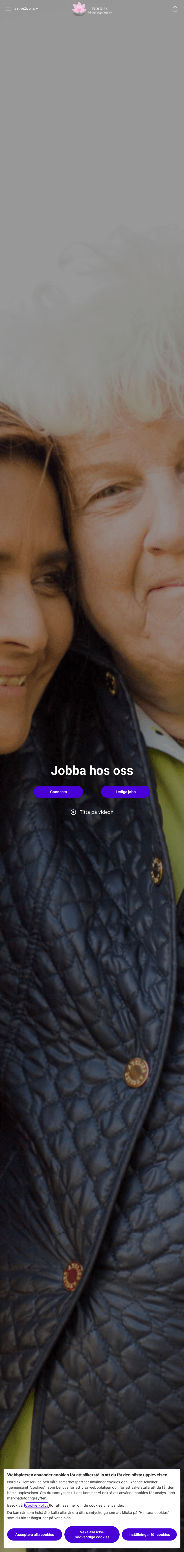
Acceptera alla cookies (34, 1534)
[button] (175, 9)
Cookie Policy (37, 1505)
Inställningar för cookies (149, 1534)
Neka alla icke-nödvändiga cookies (92, 1534)
